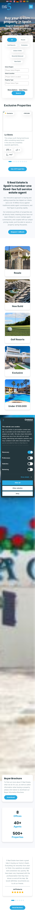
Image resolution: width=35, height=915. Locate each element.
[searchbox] (17, 70)
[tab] (10, 161)
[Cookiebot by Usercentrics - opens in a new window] (25, 420)
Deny (17, 493)
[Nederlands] (7, 1)
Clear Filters (23, 90)
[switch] (30, 457)
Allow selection (17, 488)
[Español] (24, 1)
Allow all (17, 482)
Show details (25, 477)
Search (18, 93)
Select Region (9, 67)
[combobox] (17, 70)
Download (11, 797)
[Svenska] (27, 1)
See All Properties (17, 169)
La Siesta (8, 135)
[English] (11, 1)
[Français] (14, 1)
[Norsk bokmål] (21, 1)
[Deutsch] (17, 1)
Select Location (9, 73)
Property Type (9, 80)
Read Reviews (17, 908)
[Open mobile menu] (31, 7)
